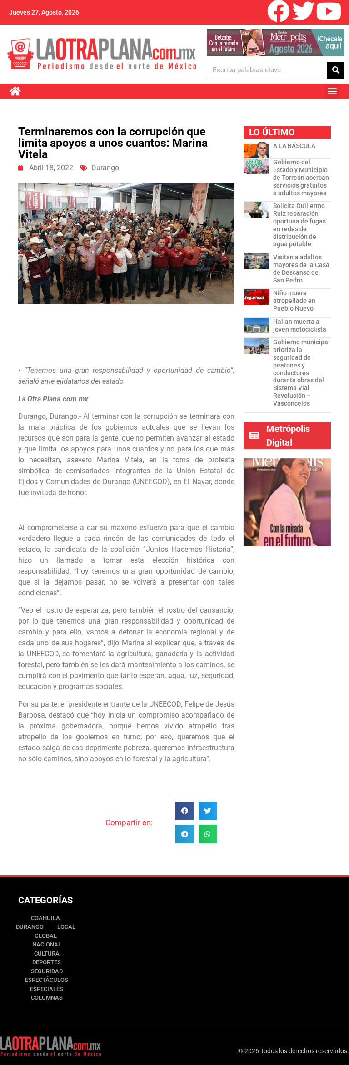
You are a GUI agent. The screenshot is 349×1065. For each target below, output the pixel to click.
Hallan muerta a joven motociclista (299, 325)
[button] (332, 91)
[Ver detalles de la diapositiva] (275, 42)
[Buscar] (335, 70)
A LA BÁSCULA (294, 145)
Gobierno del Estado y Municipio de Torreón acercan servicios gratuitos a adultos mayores (301, 177)
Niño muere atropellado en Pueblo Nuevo (294, 300)
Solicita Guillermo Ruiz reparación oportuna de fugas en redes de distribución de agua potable (299, 225)
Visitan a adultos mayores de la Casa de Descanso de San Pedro (301, 268)
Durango (105, 167)
